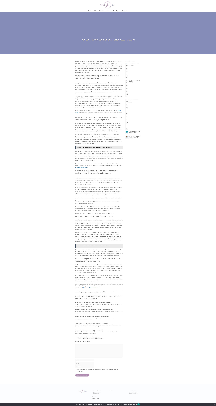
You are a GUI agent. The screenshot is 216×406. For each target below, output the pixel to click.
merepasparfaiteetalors (133, 392)
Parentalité (101, 10)
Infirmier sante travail (133, 393)
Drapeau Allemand (95, 393)
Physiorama (94, 396)
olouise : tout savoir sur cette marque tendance (134, 64)
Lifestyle (124, 10)
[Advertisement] (108, 20)
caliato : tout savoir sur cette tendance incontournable (134, 81)
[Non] (214, 404)
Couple (107, 10)
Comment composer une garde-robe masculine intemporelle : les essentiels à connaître (135, 100)
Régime (95, 10)
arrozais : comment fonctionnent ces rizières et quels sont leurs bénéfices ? (90, 338)
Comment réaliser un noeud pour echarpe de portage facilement (88, 337)
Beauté (89, 10)
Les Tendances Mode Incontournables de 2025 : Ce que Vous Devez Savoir (135, 137)
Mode (113, 10)
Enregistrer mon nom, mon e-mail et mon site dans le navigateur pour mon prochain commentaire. (97, 370)
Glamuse (94, 395)
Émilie (109, 42)
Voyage (118, 10)
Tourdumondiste (95, 398)
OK (138, 404)
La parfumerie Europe (96, 392)
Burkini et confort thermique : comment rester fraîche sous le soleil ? (134, 132)
